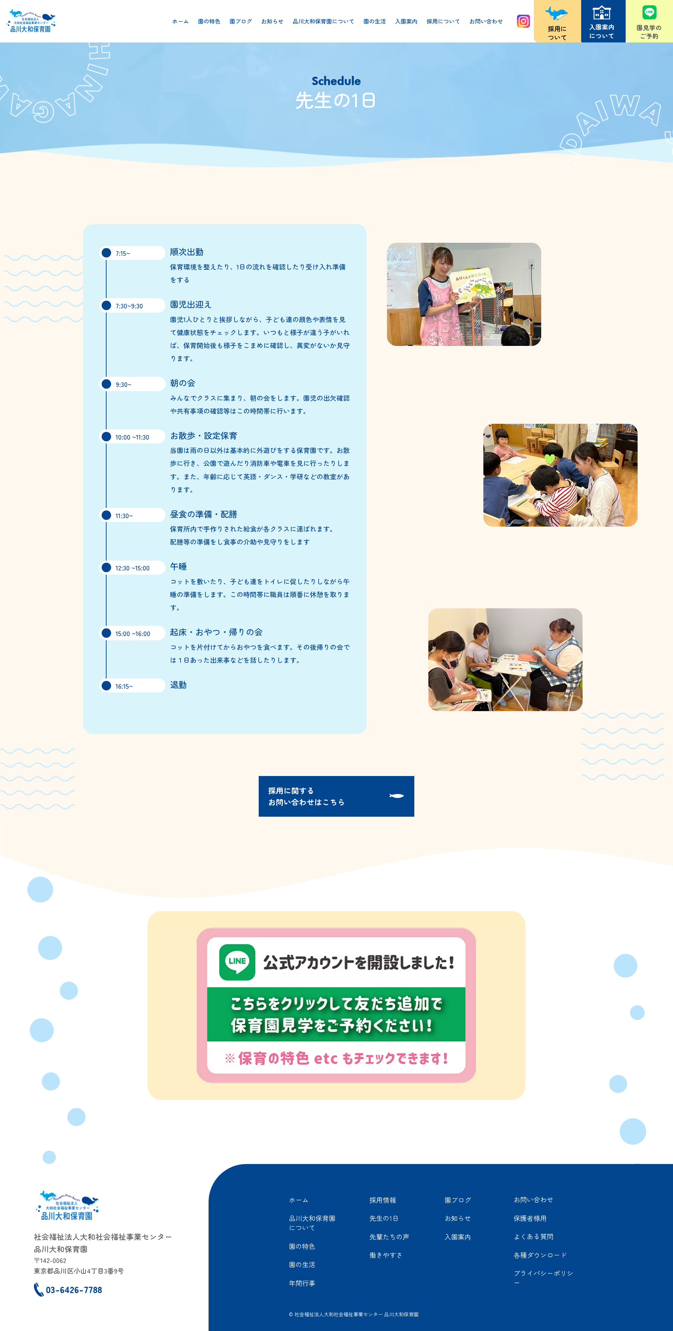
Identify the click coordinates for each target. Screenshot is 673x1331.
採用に (557, 28)
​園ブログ (457, 1199)
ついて (557, 37)
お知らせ (457, 1218)
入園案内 (457, 1236)
